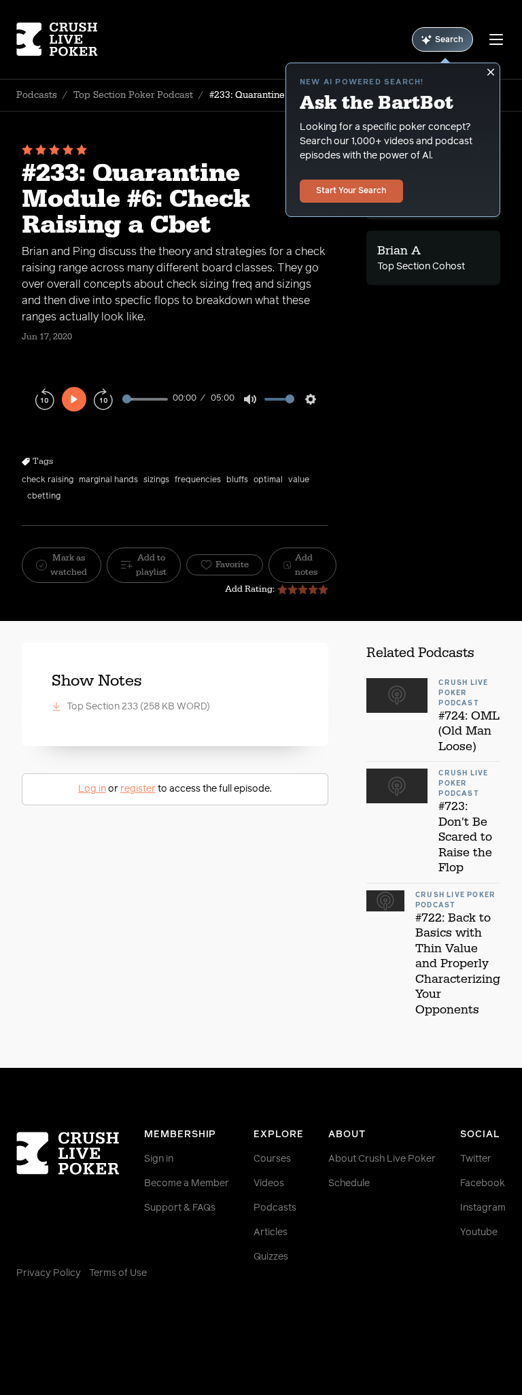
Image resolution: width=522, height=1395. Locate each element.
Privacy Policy (48, 1273)
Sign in (158, 1159)
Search (449, 40)
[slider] (145, 398)
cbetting (43, 496)
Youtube (479, 1232)
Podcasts (36, 95)
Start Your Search (351, 191)
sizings (156, 480)
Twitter (475, 1159)
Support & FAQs (179, 1208)
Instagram (483, 1208)
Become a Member (186, 1183)
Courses (272, 1159)
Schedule (349, 1183)
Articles (271, 1232)
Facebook (482, 1183)
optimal (268, 480)
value (298, 480)
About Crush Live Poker (382, 1159)
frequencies (198, 480)
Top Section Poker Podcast (133, 95)
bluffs (237, 480)
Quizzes (271, 1257)
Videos (269, 1183)
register (138, 789)
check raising (47, 480)
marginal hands (108, 480)
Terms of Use (118, 1273)
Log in (92, 789)
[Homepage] (57, 39)
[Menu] (496, 39)
